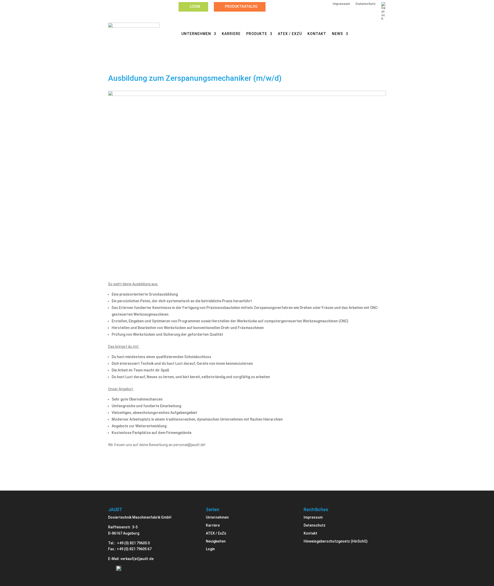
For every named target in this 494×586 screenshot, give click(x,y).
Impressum (341, 4)
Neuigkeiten (216, 541)
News (337, 34)
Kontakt (316, 34)
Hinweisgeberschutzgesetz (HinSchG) (336, 541)
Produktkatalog (241, 6)
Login (195, 6)
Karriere (231, 34)
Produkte (256, 34)
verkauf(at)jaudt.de (137, 559)
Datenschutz (366, 4)
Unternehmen (196, 34)
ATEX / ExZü (290, 34)
